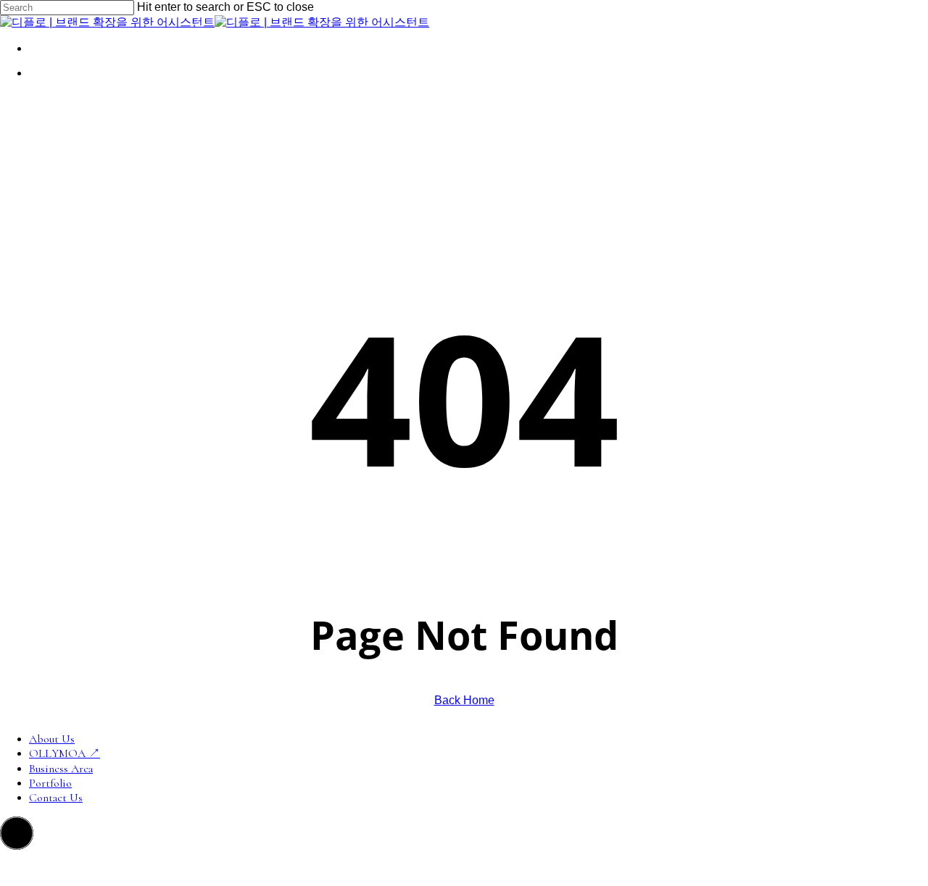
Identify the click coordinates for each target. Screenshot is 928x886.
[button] (16, 833)
